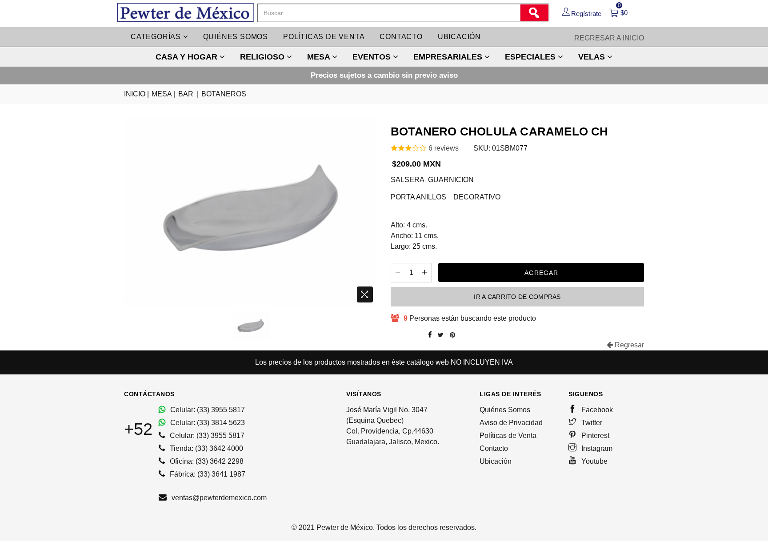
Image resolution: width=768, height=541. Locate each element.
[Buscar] (534, 13)
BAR (188, 94)
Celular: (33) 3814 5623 (206, 422)
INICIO (136, 94)
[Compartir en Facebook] (430, 334)
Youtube (594, 461)
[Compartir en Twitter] (441, 334)
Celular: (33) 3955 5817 (206, 410)
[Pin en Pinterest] (452, 334)
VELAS (592, 56)
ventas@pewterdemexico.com (218, 497)
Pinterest (594, 435)
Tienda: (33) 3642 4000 (205, 448)
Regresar (628, 345)
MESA (319, 56)
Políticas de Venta (508, 435)
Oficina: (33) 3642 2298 (206, 461)
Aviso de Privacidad (511, 422)
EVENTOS (372, 56)
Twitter (591, 422)
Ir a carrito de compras (517, 296)
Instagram (596, 448)
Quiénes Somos (505, 410)
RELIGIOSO (263, 56)
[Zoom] (365, 294)
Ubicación (459, 36)
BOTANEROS (223, 94)
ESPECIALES (531, 56)
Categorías (157, 36)
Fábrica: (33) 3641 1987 (206, 474)
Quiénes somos (235, 36)
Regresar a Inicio (609, 38)
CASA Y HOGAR (188, 56)
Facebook (596, 410)
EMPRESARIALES (448, 56)
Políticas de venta (323, 36)
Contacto (401, 36)
